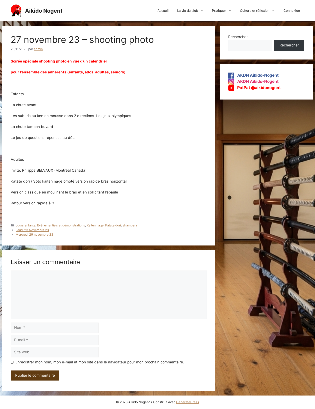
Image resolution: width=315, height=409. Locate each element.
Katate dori (113, 225)
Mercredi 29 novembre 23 (34, 234)
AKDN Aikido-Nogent (257, 75)
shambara (130, 225)
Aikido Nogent (44, 10)
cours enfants (25, 225)
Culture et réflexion (255, 11)
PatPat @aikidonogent (258, 87)
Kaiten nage (95, 225)
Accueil (163, 11)
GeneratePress (187, 402)
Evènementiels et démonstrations (61, 225)
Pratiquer (219, 11)
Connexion (292, 11)
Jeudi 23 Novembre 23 (32, 230)
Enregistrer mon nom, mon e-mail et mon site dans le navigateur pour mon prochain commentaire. (99, 362)
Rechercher (238, 37)
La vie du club (187, 11)
